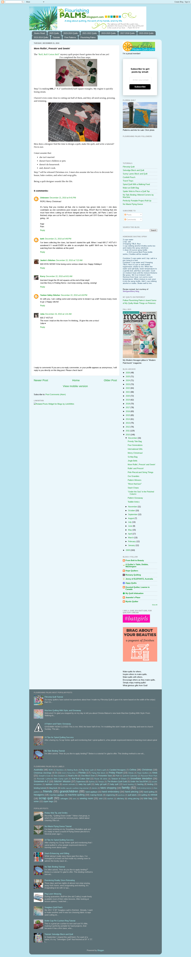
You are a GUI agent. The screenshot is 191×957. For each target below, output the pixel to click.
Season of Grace (118, 779)
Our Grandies (133, 476)
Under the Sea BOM (139, 781)
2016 (128, 411)
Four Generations (135, 445)
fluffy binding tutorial (144, 788)
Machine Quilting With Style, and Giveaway (63, 710)
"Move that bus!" (135, 484)
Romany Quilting (133, 575)
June (130, 526)
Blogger (100, 950)
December (133, 438)
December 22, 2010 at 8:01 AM (59, 276)
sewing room (86, 798)
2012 (128, 427)
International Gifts (135, 449)
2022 (128, 388)
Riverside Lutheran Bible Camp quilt (52, 779)
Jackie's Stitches (47, 260)
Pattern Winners (134, 480)
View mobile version (75, 386)
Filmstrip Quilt (128, 167)
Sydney (92, 782)
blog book (53, 788)
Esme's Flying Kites (68, 773)
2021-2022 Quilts (89, 33)
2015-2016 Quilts (146, 33)
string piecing (133, 798)
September (133, 514)
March (131, 537)
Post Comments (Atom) (55, 394)
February (132, 541)
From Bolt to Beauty (135, 560)
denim (94, 788)
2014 (128, 419)
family (126, 787)
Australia (38, 769)
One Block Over (88, 776)
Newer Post (41, 380)
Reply (42, 230)
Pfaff (117, 776)
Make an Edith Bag (131, 188)
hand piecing (131, 791)
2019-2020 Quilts (108, 33)
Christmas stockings (42, 773)
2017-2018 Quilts (127, 33)
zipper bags (48, 801)
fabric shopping (108, 787)
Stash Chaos (133, 488)
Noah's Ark (73, 776)
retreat (153, 794)
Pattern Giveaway (135, 498)
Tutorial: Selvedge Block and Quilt (59, 934)
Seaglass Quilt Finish (53, 907)
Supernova (80, 781)
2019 (128, 400)
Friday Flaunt (116, 772)
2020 (128, 396)
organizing (110, 795)
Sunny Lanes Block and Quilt (135, 174)
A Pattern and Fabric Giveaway (58, 724)
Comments (131, 219)
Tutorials (56, 37)
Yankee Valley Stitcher (50, 295)
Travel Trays (128, 181)
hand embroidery (110, 791)
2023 (128, 384)
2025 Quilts (54, 33)
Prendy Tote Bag (135, 441)
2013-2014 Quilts (41, 37)
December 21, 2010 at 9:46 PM (58, 239)
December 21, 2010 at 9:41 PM (63, 198)
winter (36, 801)
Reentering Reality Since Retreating (60, 880)
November (133, 506)
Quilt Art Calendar (130, 776)
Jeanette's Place (133, 597)
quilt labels (132, 795)
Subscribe (140, 87)
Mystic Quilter (132, 601)
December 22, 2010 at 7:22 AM (69, 260)
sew (74, 799)
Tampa (101, 782)
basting (140, 784)
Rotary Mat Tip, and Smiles (56, 813)
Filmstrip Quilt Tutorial (54, 697)
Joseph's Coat (44, 776)
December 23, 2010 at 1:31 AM (58, 314)
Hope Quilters (132, 571)
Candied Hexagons (117, 770)
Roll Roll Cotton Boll (80, 779)
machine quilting (76, 794)
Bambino (60, 770)
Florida (82, 772)
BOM (51, 770)
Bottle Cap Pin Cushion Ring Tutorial (60, 921)
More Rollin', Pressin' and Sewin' (141, 464)
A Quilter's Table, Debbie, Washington (137, 565)
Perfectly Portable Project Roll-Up (137, 201)
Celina (132, 769)
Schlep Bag (132, 457)
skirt (101, 798)
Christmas (147, 769)
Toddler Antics (134, 502)
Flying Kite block (98, 773)
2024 (128, 380)
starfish (110, 799)
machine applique (56, 795)
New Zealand (59, 776)
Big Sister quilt (87, 770)
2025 (128, 376)
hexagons (39, 794)
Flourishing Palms (88, 37)
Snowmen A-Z (41, 781)
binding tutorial (40, 788)
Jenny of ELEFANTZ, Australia (139, 579)
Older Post (110, 380)
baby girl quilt (100, 784)
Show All (154, 605)
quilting (144, 795)
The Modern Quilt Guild (117, 781)
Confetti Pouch (129, 177)
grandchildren (69, 791)
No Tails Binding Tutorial (55, 751)
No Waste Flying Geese (133, 204)
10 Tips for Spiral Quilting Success (59, 737)
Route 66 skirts (100, 779)
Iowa (154, 772)
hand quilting (149, 792)
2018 (128, 404)
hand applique (91, 792)
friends (47, 791)
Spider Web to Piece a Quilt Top (136, 191)
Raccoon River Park (149, 776)
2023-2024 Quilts (70, 33)
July (130, 522)
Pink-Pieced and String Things (140, 472)
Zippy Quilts (131, 583)
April (130, 534)
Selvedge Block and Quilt (133, 170)
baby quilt (114, 784)
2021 (128, 392)
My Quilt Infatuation (134, 593)
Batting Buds (72, 770)
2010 (128, 434)
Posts (128, 215)
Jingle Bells (132, 461)
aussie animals (68, 784)
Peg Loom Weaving (53, 894)
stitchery (120, 798)
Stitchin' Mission (62, 781)
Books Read (39, 33)
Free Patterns (70, 37)
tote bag (148, 798)
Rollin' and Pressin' (136, 468)
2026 (128, 372)
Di (56, 773)
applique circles (52, 784)
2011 (128, 431)
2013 (128, 423)
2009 (128, 550)
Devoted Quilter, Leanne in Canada (138, 588)
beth (42, 239)
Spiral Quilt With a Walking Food (136, 184)
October (132, 510)
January (132, 545)
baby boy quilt (85, 784)
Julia (42, 314)
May (130, 530)
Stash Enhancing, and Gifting (57, 853)
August (131, 518)
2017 (128, 407)
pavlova (121, 795)
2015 (128, 415)
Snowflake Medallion (141, 778)
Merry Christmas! (135, 453)
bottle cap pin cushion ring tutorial (74, 788)
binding (150, 784)
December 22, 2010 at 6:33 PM (74, 295)
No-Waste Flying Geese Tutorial (58, 826)
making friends (96, 795)
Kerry (42, 276)
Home (76, 380)
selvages (64, 798)
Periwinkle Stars (105, 776)
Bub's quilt (101, 770)
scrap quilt (46, 798)
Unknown (44, 198)
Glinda (131, 773)
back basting (128, 784)
